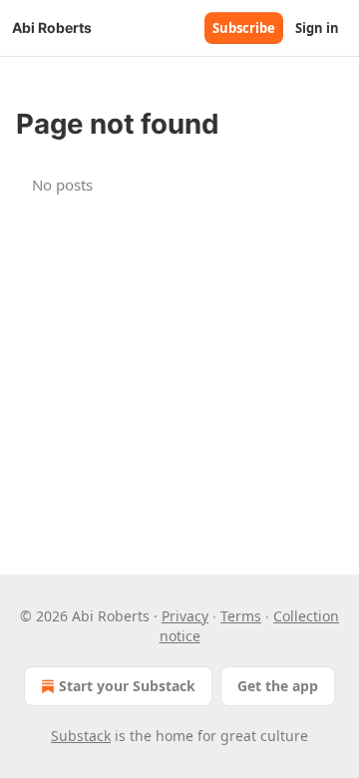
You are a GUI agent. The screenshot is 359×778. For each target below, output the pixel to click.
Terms (240, 615)
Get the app (277, 685)
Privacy (185, 615)
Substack (81, 735)
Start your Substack (127, 685)
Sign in (317, 28)
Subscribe (243, 28)
